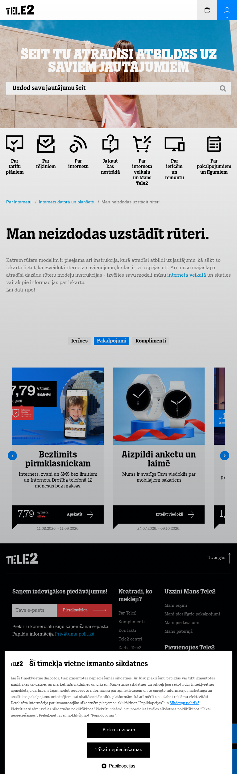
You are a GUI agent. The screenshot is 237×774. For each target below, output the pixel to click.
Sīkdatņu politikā (184, 703)
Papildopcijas (122, 765)
